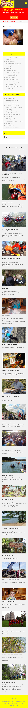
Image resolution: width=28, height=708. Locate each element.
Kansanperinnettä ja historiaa (13, 74)
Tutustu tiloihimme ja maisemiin (13, 112)
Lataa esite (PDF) (10, 125)
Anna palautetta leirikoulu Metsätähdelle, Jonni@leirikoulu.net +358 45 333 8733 (14, 86)
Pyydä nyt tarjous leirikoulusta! (13, 104)
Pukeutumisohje (9, 123)
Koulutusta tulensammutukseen (13, 63)
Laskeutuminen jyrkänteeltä (12, 70)
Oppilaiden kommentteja (12, 111)
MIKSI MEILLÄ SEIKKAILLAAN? (9, 682)
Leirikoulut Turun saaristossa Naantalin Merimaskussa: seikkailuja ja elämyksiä (14, 107)
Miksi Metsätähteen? (10, 98)
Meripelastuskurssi (10, 61)
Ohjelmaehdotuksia (10, 81)
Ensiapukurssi (13, 21)
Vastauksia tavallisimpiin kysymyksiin (14, 121)
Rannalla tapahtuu (10, 77)
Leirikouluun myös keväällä (12, 127)
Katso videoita (9, 116)
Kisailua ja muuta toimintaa (12, 79)
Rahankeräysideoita (10, 120)
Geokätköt (8, 66)
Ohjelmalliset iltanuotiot (11, 75)
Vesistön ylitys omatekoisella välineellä (15, 65)
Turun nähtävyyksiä (10, 118)
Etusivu (5, 21)
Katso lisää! (14, 17)
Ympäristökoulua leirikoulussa (13, 72)
